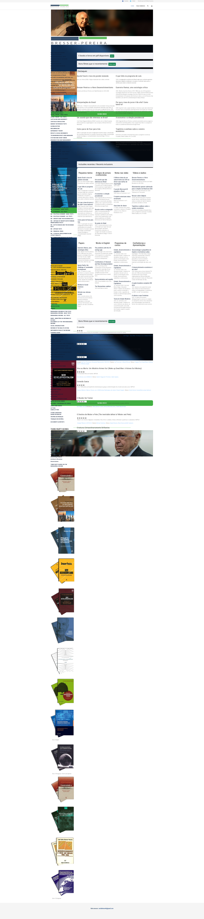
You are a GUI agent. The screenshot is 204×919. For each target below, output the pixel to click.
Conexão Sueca (83, 381)
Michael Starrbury (101, 423)
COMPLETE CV (54, 61)
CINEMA (53, 359)
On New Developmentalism (58, 92)
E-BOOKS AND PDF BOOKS (58, 382)
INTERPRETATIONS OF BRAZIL (59, 246)
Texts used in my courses (58, 437)
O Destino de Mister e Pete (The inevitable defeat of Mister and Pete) (104, 414)
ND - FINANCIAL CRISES (57, 231)
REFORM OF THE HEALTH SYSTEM (60, 328)
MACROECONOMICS (56, 184)
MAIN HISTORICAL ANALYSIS (58, 270)
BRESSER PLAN (55, 290)
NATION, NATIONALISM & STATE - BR (61, 147)
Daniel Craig (100, 377)
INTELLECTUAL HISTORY (57, 109)
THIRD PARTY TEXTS (56, 431)
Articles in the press (56, 459)
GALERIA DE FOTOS (56, 63)
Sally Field (116, 436)
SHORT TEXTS (54, 392)
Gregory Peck (138, 362)
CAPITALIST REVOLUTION (58, 121)
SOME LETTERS (55, 409)
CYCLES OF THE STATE (57, 165)
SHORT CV (53, 68)
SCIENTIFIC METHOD (56, 103)
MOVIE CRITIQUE (55, 363)
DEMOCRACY (54, 161)
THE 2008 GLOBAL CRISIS (57, 200)
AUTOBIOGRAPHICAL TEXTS (58, 56)
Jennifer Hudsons (129, 423)
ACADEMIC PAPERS (56, 389)
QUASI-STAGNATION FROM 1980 (59, 272)
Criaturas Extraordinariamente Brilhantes (93, 428)
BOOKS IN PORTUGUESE (57, 384)
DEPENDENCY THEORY (57, 131)
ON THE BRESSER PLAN (57, 356)
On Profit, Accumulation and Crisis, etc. (62, 77)
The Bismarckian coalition (103, 286)
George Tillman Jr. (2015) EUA (84, 423)
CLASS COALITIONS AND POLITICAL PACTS (62, 249)
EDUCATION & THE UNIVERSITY (59, 260)
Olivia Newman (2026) (82, 436)
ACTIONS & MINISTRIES (57, 339)
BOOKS (52, 375)
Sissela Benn (140, 390)
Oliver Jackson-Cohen (97, 406)
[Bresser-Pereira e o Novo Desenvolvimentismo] (96, 93)
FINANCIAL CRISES (55, 196)
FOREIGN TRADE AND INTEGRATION (60, 191)
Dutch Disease (55, 452)
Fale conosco (140, 6)
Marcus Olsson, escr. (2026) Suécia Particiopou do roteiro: (102, 390)
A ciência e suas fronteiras (140, 295)
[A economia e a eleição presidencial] (134, 122)
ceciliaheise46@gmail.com (106, 908)
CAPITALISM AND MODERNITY (59, 119)
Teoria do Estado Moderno (122, 299)
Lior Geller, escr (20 (82, 406)
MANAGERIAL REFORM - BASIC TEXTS (61, 313)
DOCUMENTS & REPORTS (57, 422)
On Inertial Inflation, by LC (58, 90)
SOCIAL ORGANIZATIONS (57, 325)
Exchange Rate (55, 450)
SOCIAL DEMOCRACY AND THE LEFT (60, 163)
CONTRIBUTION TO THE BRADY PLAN (61, 292)
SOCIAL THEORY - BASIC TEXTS (59, 114)
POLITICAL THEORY (56, 150)
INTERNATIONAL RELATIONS (59, 299)
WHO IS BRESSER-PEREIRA (58, 52)
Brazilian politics (55, 263)
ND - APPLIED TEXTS (56, 229)
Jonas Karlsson (147, 390)
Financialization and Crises (58, 204)
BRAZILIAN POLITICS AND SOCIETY (60, 245)
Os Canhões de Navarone (86, 353)
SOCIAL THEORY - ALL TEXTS (58, 117)
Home (132, 6)
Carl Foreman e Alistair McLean (122, 362)
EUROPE (53, 308)
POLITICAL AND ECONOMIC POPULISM (61, 170)
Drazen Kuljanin (121, 390)
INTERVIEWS (54, 396)
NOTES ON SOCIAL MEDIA (58, 401)
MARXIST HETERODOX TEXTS (59, 124)
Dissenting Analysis (56, 457)
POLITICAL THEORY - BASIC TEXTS (60, 151)
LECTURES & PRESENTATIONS (59, 399)
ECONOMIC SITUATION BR (58, 276)
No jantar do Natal (100, 223)
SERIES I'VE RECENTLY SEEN (58, 366)
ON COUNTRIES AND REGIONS (59, 297)
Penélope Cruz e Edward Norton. (144, 335)
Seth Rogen (126, 335)
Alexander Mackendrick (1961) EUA (101, 362)
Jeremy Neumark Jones (109, 406)
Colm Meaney (131, 436)
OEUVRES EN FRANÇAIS (57, 416)
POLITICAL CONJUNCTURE (58, 258)
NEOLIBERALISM (55, 128)
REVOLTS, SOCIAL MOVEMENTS (59, 133)
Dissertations (54, 461)
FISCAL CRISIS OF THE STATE (58, 283)
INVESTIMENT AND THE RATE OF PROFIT (62, 186)
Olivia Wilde (132, 335)
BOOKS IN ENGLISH (56, 386)
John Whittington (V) (105, 436)
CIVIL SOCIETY (54, 168)
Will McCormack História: (107, 335)
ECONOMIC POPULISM (57, 279)
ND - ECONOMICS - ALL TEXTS (59, 211)
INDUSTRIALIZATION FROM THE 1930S (61, 274)
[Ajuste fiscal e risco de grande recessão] (96, 80)
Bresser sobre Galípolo (139, 196)
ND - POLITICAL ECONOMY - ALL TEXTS (61, 216)
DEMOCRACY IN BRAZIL (57, 251)
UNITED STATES (55, 306)
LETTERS (53, 408)
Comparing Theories (56, 454)
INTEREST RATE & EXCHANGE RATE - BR (62, 294)
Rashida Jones (96, 335)
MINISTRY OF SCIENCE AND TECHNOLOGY (62, 343)
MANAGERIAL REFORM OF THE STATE (61, 311)
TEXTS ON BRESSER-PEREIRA (58, 71)
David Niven (145, 362)
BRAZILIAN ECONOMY (56, 266)
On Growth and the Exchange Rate (60, 87)
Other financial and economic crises (61, 202)
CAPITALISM (54, 143)
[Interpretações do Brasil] (96, 108)
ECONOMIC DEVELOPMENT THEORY (60, 179)
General (53, 447)
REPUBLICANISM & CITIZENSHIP (59, 158)
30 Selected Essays (56, 54)
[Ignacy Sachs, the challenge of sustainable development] (96, 149)
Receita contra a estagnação (104, 209)
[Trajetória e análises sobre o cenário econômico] (134, 134)
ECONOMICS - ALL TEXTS (57, 177)
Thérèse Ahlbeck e (82, 390)
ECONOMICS (54, 173)
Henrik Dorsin (132, 390)
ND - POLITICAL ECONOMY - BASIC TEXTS (62, 214)
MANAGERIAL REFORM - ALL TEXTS (60, 315)
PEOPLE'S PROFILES (56, 106)
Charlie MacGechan (121, 406)
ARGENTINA (54, 304)
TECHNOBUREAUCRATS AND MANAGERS (62, 135)
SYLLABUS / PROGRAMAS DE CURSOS (61, 403)
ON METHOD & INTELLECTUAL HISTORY (62, 102)
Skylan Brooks (113, 423)
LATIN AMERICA (55, 301)
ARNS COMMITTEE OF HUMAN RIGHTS (61, 352)
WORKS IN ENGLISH (56, 414)
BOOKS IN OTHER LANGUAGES (59, 377)
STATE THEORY (55, 156)
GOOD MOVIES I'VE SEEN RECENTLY (60, 361)
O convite (80, 327)
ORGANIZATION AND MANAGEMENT (61, 140)
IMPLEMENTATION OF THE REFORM (60, 330)
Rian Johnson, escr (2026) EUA (85, 377)
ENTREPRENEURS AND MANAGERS (60, 256)
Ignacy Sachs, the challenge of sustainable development (85, 267)
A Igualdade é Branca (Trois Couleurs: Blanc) (94, 340)
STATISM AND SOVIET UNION (59, 137)
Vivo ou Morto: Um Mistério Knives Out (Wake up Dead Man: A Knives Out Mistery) (109, 368)
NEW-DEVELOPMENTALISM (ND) (59, 207)
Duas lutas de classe (120, 206)
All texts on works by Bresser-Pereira (61, 73)
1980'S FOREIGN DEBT (56, 198)
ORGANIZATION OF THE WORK (59, 59)
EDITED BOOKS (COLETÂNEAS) (59, 379)
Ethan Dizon (121, 423)
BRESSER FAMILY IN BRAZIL (58, 66)
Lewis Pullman (123, 436)
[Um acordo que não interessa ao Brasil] (96, 122)
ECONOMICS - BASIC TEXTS (58, 174)
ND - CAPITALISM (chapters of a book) (61, 237)
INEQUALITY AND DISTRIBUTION (59, 181)
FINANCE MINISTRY (56, 341)
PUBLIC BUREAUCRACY (57, 253)
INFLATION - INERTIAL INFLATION (60, 188)
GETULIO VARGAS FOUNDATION (59, 346)
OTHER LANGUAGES (56, 412)
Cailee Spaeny (114, 377)
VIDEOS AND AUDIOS (56, 405)
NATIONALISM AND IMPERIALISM (60, 242)
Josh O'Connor (107, 377)
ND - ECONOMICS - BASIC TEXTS (59, 209)
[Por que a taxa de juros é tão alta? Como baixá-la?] (134, 108)
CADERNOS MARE (55, 332)
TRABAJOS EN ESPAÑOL (57, 419)
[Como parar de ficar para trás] (96, 134)
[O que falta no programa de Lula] (134, 80)
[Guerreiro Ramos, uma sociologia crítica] (134, 93)
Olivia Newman (96, 436)
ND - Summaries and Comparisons (60, 240)
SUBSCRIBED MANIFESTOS (58, 354)
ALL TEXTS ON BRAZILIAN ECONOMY (61, 267)
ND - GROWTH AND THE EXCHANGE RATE (62, 218)
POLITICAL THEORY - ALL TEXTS (59, 154)
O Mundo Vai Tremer (85, 398)
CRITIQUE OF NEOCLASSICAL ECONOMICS (62, 194)
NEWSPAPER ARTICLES (57, 394)
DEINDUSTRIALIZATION (57, 281)
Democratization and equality (104, 279)
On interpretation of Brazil (58, 75)
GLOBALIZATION (55, 126)
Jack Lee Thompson (86, 362)
